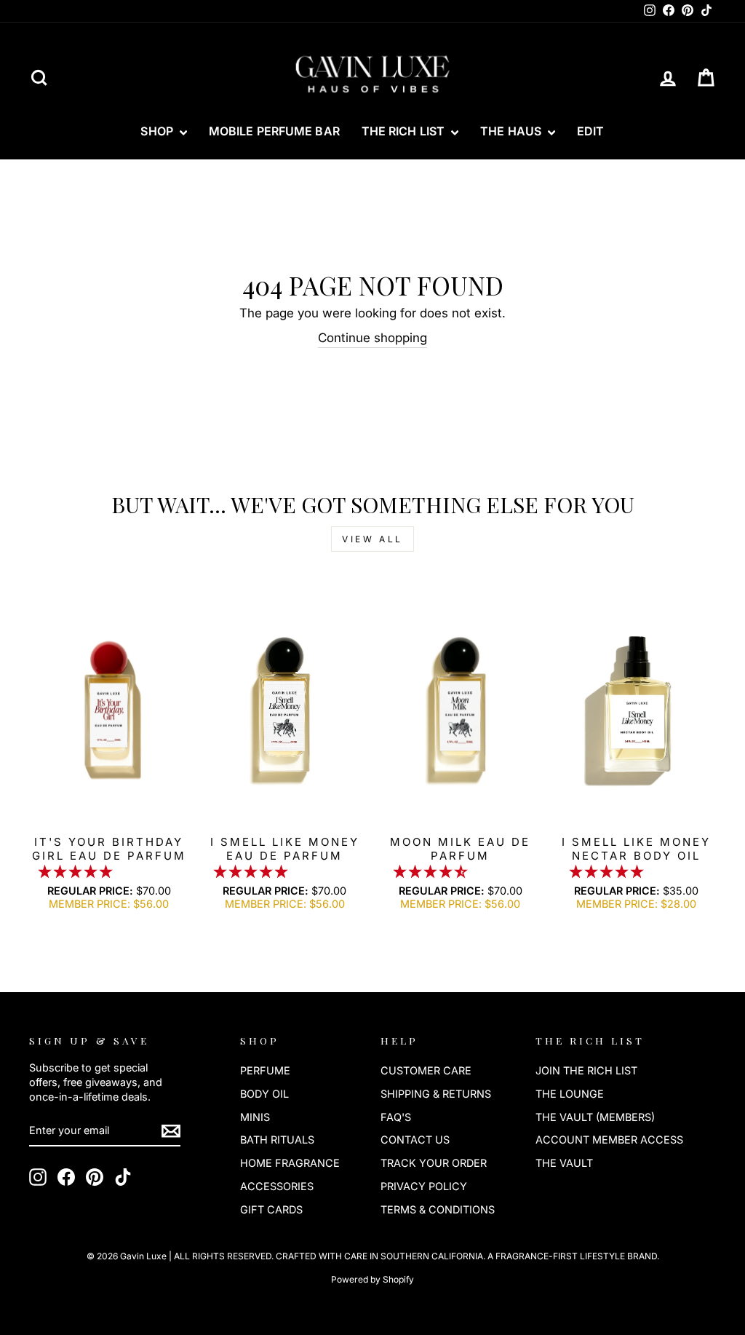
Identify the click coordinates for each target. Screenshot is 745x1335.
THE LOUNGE (569, 1094)
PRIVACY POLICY (424, 1186)
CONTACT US (415, 1139)
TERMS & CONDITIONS (438, 1209)
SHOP (158, 131)
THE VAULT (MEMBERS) (595, 1117)
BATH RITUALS (277, 1139)
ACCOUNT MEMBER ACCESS (609, 1139)
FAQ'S (396, 1117)
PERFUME (265, 1070)
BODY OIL (264, 1094)
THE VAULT (564, 1163)
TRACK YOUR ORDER (434, 1163)
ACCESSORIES (277, 1186)
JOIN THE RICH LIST (586, 1070)
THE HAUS (512, 131)
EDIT (590, 131)
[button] (77, 871)
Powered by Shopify (372, 1279)
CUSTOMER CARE (426, 1070)
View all (372, 539)
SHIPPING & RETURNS (436, 1094)
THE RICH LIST (404, 131)
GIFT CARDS (271, 1209)
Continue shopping (372, 337)
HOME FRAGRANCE (290, 1163)
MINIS (255, 1117)
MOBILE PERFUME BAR (274, 131)
